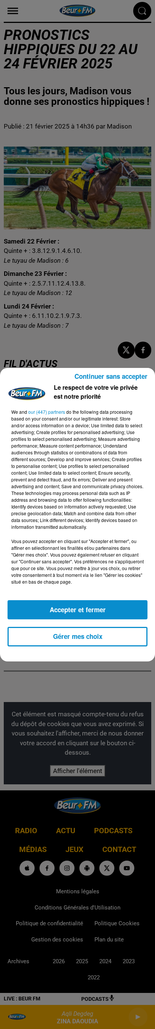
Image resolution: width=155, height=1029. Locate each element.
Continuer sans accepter (110, 376)
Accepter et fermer (78, 609)
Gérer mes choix (77, 636)
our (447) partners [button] (46, 412)
